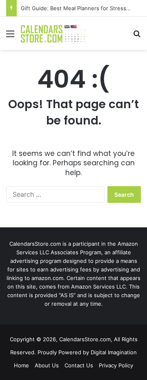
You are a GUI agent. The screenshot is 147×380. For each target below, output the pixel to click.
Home (21, 365)
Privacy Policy (116, 365)
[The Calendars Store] (53, 33)
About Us (47, 365)
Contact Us (79, 365)
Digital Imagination (114, 352)
